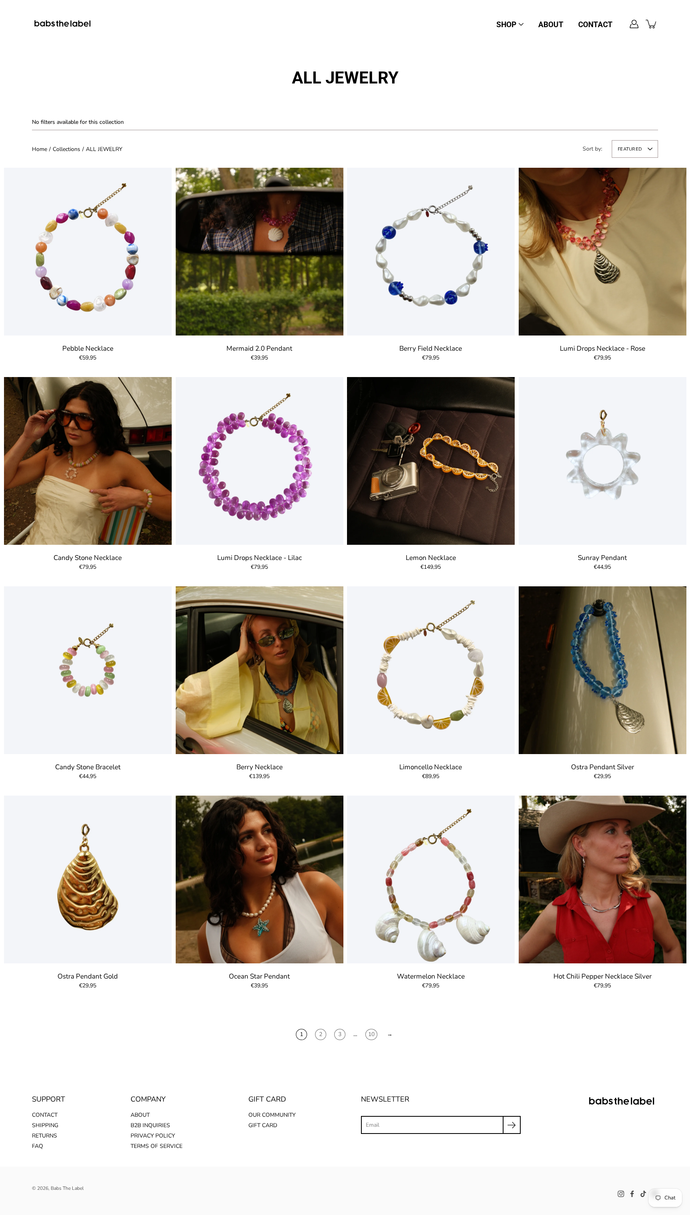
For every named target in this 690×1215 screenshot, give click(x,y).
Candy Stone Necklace (88, 557)
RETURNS (44, 1136)
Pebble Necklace (87, 348)
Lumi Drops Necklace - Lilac (259, 557)
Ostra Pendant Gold (88, 976)
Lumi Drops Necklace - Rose (602, 348)
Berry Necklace (259, 767)
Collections (66, 149)
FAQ (37, 1146)
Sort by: (592, 149)
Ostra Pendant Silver (602, 767)
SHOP (506, 24)
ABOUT (550, 24)
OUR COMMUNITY (271, 1115)
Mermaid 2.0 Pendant (259, 348)
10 (371, 1034)
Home (39, 149)
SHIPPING (45, 1125)
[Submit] (512, 1125)
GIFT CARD (262, 1125)
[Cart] (651, 24)
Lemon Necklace (431, 557)
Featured (630, 149)
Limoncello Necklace (430, 767)
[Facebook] (632, 1194)
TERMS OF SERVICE (156, 1146)
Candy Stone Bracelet (88, 767)
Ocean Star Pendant (259, 976)
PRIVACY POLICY (153, 1136)
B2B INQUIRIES (150, 1125)
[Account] (634, 24)
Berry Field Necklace (430, 348)
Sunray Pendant (602, 557)
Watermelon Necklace (431, 976)
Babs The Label (67, 1188)
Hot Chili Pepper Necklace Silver (602, 976)
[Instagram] (621, 1194)
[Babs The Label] (63, 24)
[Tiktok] (643, 1194)
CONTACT (595, 24)
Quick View (88, 251)
